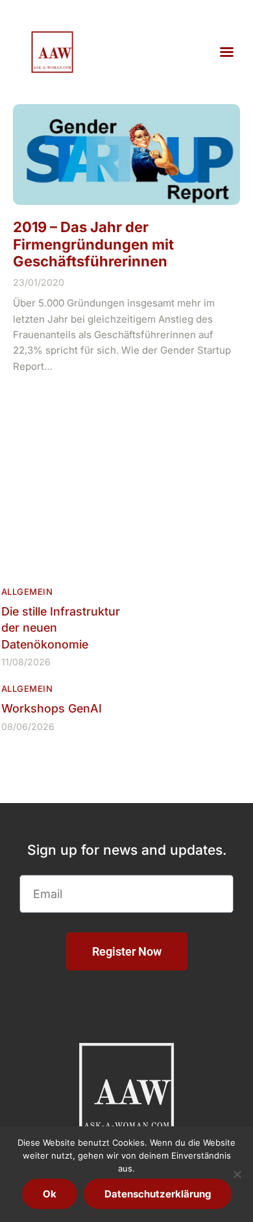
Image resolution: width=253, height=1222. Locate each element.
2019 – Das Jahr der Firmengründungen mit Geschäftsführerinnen (93, 244)
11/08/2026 (26, 661)
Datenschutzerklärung (157, 1194)
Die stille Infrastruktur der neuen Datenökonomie (60, 628)
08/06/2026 (27, 726)
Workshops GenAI (51, 708)
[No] (236, 1174)
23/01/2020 (38, 282)
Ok (49, 1194)
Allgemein (27, 591)
